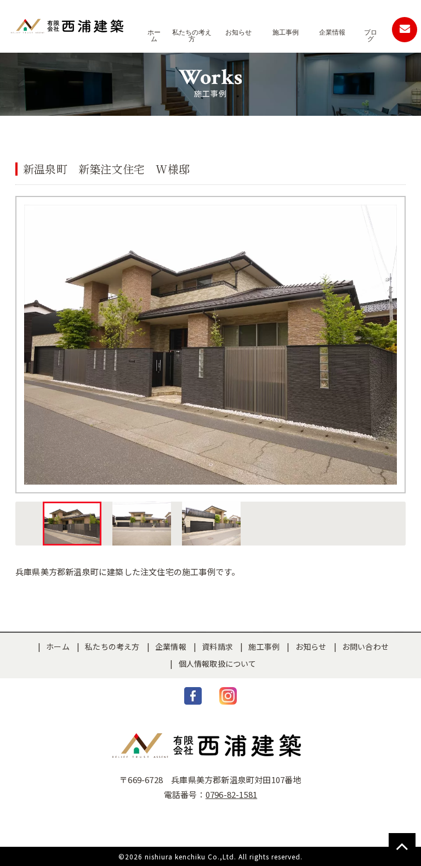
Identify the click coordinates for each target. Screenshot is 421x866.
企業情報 (170, 646)
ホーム (58, 646)
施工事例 (264, 646)
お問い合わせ (365, 646)
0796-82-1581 (231, 794)
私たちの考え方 (112, 646)
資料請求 (217, 646)
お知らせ (311, 646)
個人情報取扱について (218, 663)
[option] (210, 345)
